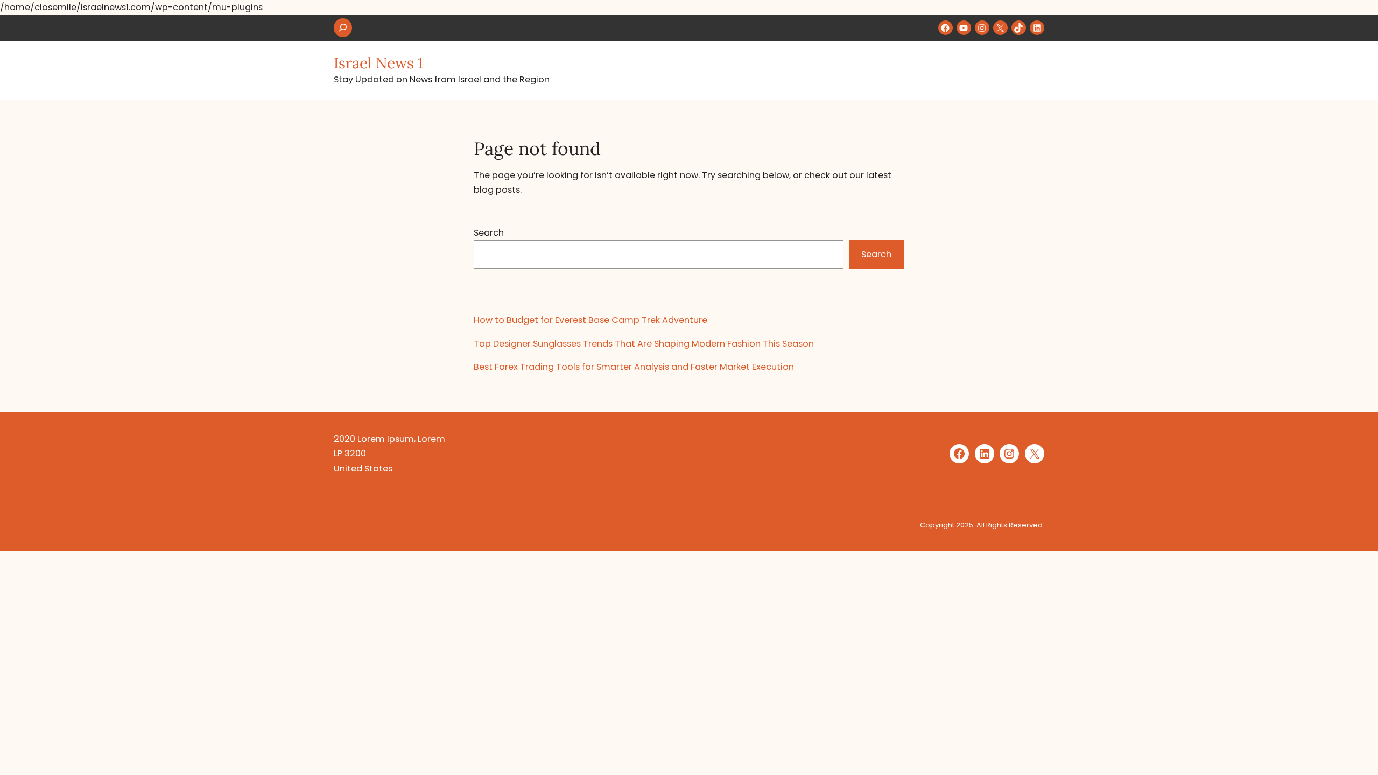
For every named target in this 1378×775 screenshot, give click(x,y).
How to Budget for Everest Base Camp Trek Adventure (590, 320)
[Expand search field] (343, 27)
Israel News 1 (378, 63)
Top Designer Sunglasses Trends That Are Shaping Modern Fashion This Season (644, 343)
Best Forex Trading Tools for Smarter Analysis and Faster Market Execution (634, 367)
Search (489, 233)
